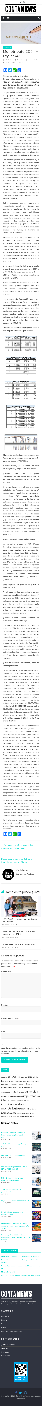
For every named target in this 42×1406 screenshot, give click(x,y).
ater (36, 1077)
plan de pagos (22, 1113)
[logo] (16, 1290)
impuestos (29, 1096)
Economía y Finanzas (9, 1324)
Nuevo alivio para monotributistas (18, 944)
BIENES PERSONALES (14, 1081)
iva (16, 1104)
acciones (4, 1077)
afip (6, 63)
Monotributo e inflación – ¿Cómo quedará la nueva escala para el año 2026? (15, 1225)
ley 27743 (11, 63)
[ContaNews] (3, 18)
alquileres (24, 1077)
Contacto (5, 1352)
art (34, 1077)
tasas (32, 1116)
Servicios (4, 1348)
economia (28, 1087)
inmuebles (20, 1100)
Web (3, 1032)
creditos (30, 1084)
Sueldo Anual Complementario (13, 1155)
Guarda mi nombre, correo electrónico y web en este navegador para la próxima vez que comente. (20, 1051)
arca (30, 1076)
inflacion (5, 1100)
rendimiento (17, 1116)
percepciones (8, 1112)
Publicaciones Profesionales (12, 1331)
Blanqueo (30, 1081)
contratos (17, 1084)
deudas (15, 1087)
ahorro (17, 1077)
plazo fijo (30, 1113)
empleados (5, 1092)
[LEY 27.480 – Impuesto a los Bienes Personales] (21, 897)
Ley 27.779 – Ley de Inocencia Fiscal (15, 1201)
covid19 (24, 1084)
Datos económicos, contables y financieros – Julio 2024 (16, 861)
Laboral (4, 1320)
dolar (21, 1087)
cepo (12, 1084)
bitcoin (25, 1081)
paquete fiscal (29, 63)
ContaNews (21, 60)
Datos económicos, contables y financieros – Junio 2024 (18, 847)
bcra (3, 1081)
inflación (13, 1100)
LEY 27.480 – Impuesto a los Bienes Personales (19, 920)
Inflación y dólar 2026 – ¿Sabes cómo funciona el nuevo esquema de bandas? (15, 1237)
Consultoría (5, 1356)
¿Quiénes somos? (8, 1345)
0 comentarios (33, 60)
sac (22, 1116)
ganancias (31, 1091)
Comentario (6, 971)
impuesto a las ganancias (12, 1096)
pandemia (33, 1109)
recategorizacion (7, 1116)
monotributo (19, 63)
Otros (3, 1327)
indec (38, 1096)
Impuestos (7, 47)
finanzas (20, 1092)
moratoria (24, 1108)
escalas (13, 1092)
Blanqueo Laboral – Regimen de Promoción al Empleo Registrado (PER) (13, 1134)
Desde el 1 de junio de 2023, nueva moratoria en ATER (18, 933)
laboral (21, 1104)
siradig (26, 1116)
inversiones (7, 1104)
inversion (26, 1100)
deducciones (6, 1087)
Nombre (5, 1005)
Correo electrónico (10, 1018)
